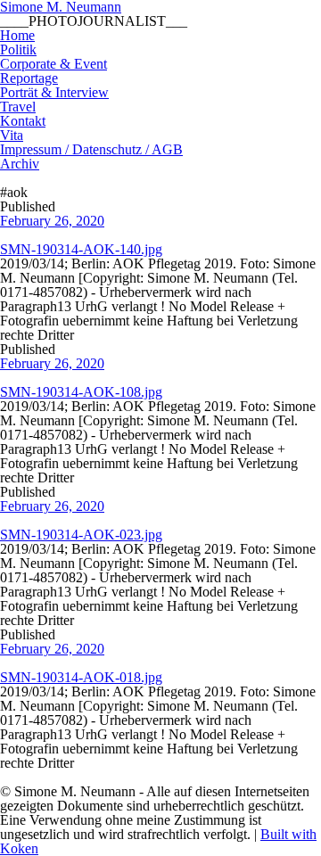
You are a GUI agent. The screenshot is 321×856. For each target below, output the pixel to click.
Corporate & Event (53, 63)
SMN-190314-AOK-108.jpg (81, 391)
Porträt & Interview (54, 92)
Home (17, 35)
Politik (18, 49)
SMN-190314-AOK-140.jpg (81, 249)
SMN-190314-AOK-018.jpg (81, 677)
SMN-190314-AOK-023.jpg (81, 534)
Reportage (29, 78)
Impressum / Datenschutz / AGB (91, 149)
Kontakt (22, 120)
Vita (11, 135)
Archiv (19, 163)
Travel (18, 106)
